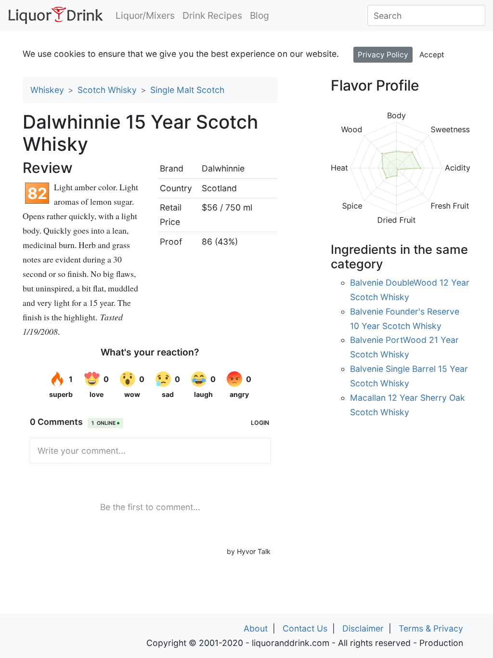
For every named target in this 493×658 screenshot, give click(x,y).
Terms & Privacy (431, 628)
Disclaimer (363, 628)
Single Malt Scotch (187, 90)
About (256, 628)
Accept (431, 54)
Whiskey (47, 90)
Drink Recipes (212, 15)
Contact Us (305, 628)
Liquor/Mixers (145, 15)
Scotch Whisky (107, 90)
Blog (259, 15)
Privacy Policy (383, 54)
